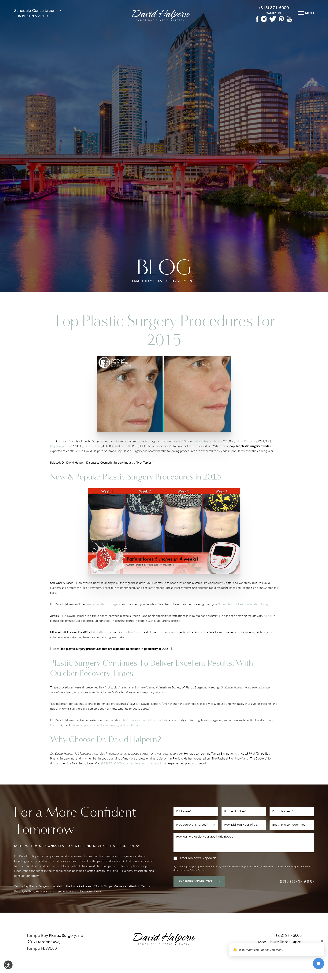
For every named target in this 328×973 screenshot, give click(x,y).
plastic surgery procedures (138, 720)
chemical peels (81, 725)
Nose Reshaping (247, 441)
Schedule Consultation (34, 10)
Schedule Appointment (196, 881)
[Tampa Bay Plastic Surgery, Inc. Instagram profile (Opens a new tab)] (264, 19)
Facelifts (126, 446)
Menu (309, 13)
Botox (54, 725)
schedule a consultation (141, 763)
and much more (130, 725)
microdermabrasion (105, 725)
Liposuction (92, 446)
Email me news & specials (198, 858)
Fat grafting (99, 632)
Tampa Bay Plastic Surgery (102, 604)
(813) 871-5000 (274, 7)
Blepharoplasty (60, 446)
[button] (8, 964)
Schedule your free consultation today (243, 604)
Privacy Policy (197, 870)
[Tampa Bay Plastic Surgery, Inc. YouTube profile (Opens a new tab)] (289, 19)
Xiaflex (267, 615)
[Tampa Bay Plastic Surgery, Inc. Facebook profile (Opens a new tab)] (257, 19)
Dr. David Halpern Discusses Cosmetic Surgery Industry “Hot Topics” (107, 462)
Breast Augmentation (208, 441)
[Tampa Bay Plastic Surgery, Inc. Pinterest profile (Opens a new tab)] (281, 19)
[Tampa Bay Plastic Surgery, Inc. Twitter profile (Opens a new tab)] (272, 19)
